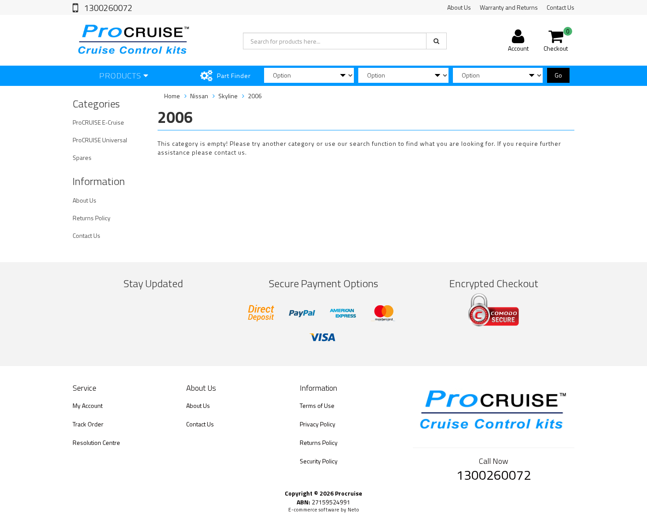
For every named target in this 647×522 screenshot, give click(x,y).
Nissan (199, 95)
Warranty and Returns (509, 7)
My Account (88, 405)
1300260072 (107, 8)
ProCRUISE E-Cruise (98, 122)
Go (558, 75)
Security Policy (319, 461)
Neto (353, 509)
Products (121, 75)
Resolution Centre (96, 442)
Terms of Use (317, 405)
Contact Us (560, 7)
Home (172, 95)
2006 (255, 95)
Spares (82, 157)
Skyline (228, 95)
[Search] (436, 41)
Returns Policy (91, 217)
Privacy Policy (317, 424)
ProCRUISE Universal (100, 139)
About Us (459, 7)
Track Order (88, 424)
